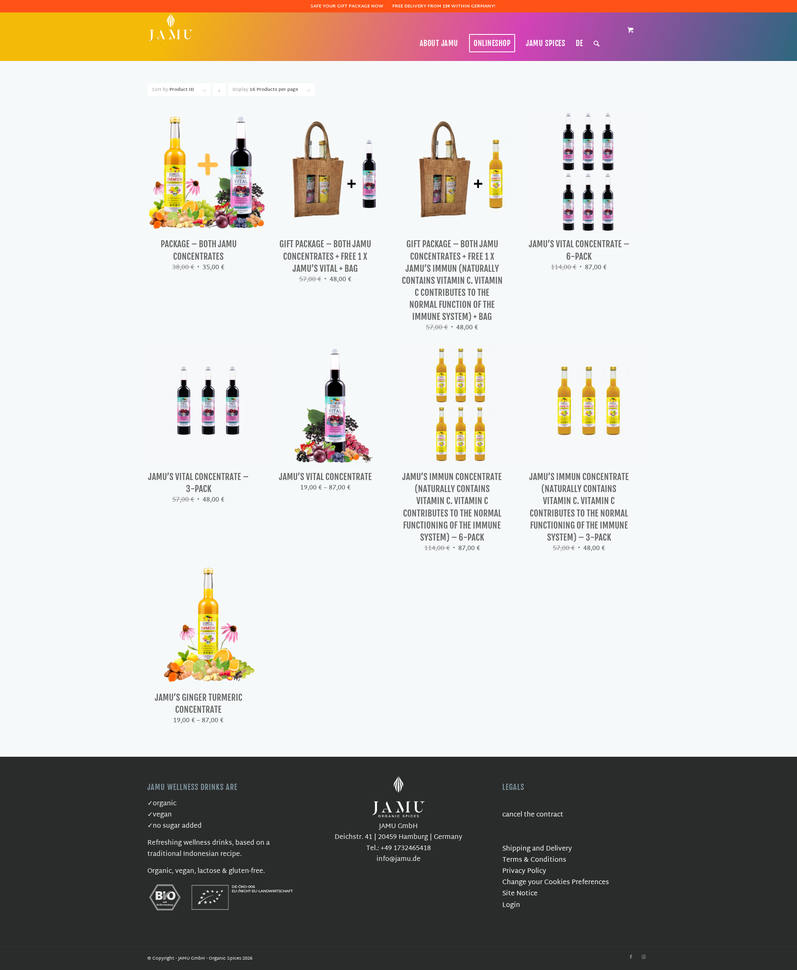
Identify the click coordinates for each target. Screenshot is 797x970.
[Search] (596, 43)
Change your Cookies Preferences (555, 883)
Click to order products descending (219, 91)
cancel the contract (532, 815)
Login (511, 905)
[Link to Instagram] (643, 957)
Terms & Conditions (534, 860)
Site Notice (520, 894)
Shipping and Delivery (537, 849)
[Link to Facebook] (631, 957)
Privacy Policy (524, 871)
